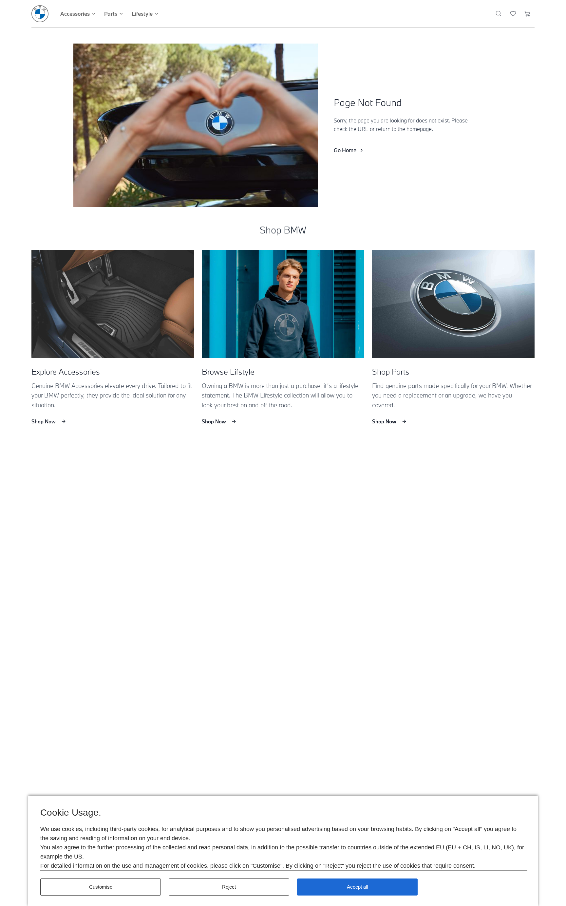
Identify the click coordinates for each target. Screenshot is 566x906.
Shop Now (43, 421)
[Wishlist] (513, 14)
